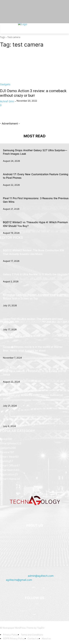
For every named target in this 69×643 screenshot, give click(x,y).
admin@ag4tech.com (41, 575)
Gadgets (5, 84)
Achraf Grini (7, 101)
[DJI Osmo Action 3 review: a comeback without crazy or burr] (34, 69)
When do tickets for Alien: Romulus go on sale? (31, 419)
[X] (39, 607)
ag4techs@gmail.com (19, 579)
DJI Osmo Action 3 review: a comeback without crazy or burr (33, 93)
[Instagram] (29, 607)
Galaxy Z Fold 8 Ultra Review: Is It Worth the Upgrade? (36, 274)
